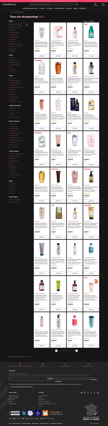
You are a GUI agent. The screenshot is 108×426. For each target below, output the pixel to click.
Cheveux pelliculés (16, 174)
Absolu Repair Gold (16, 80)
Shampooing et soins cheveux (30, 8)
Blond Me (14, 99)
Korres (13, 41)
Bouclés (14, 167)
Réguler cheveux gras (17, 140)
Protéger (14, 142)
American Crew (15, 28)
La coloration (49, 8)
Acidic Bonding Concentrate (18, 87)
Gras (13, 177)
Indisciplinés (15, 160)
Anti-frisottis (15, 128)
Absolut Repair (15, 85)
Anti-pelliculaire (15, 137)
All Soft (13, 89)
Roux (13, 112)
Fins (13, 165)
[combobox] (54, 4)
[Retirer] (56, 351)
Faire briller (14, 147)
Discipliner (14, 131)
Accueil (10, 356)
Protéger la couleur (16, 133)
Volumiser (14, 144)
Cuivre (13, 110)
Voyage (13, 57)
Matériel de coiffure (60, 8)
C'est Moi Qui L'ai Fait (16, 101)
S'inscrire (50, 378)
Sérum (13, 190)
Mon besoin (69, 8)
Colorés (14, 172)
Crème (13, 183)
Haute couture (15, 62)
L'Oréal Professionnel (17, 44)
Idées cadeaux (15, 64)
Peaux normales (15, 199)
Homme (13, 69)
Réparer (14, 124)
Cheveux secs (15, 156)
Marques (75, 8)
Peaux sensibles (15, 201)
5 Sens (13, 78)
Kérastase (14, 37)
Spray (13, 193)
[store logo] (9, 4)
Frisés (13, 170)
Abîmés (13, 158)
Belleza (13, 94)
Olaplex (13, 51)
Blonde (13, 108)
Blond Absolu (15, 96)
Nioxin (13, 48)
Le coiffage (42, 8)
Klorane (13, 39)
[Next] (76, 351)
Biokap (13, 30)
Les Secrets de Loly (16, 46)
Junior (13, 71)
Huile (13, 188)
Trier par (85, 21)
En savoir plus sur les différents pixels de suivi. (22, 386)
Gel (13, 186)
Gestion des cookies (16, 423)
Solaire (13, 60)
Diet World (14, 35)
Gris (12, 115)
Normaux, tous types (17, 153)
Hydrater (14, 126)
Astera (13, 92)
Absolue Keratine (15, 83)
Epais (13, 163)
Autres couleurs (15, 117)
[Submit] (77, 4)
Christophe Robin (15, 32)
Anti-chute (14, 135)
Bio (12, 67)
